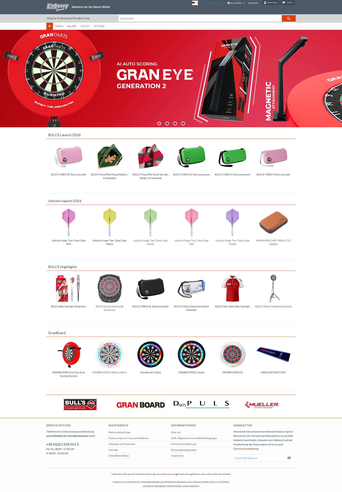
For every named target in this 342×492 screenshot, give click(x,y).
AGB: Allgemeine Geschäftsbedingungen (194, 438)
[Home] (49, 26)
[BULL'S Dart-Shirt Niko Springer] (191, 288)
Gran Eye (171, 78)
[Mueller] (201, 404)
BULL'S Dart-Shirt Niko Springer (191, 306)
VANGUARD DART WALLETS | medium (232, 242)
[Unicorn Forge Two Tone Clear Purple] (191, 222)
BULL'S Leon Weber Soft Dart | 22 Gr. (273, 176)
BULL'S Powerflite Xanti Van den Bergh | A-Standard (110, 176)
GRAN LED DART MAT (273, 372)
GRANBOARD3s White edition (109, 372)
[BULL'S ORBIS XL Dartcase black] (109, 288)
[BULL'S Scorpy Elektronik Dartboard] (68, 288)
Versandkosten (163, 474)
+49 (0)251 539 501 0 (62, 444)
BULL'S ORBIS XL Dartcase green (150, 174)
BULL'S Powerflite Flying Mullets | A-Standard (68, 176)
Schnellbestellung (119, 455)
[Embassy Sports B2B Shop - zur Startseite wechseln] (57, 7)
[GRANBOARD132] (232, 354)
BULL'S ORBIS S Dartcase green (191, 174)
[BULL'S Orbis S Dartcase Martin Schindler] (150, 288)
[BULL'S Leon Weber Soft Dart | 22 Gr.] (273, 156)
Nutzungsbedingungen (184, 449)
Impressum (177, 455)
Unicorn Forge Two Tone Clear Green (110, 242)
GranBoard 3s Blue (150, 372)
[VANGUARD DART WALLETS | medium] (232, 222)
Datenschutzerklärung (183, 443)
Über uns (176, 432)
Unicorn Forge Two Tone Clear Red (151, 242)
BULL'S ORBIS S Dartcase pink (232, 174)
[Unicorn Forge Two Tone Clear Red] (150, 222)
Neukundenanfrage (119, 432)
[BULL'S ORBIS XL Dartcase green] (150, 156)
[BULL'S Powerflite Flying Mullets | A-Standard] (68, 156)
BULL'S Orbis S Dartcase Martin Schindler (150, 308)
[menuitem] (207, 18)
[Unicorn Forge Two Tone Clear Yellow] (68, 222)
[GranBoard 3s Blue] (150, 354)
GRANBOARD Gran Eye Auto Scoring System (68, 374)
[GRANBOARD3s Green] (191, 354)
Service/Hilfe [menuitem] (235, 3)
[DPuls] (141, 404)
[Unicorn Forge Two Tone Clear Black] (273, 222)
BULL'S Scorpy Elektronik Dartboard (68, 308)
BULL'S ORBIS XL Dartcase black (110, 306)
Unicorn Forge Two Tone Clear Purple (192, 242)
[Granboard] (80, 404)
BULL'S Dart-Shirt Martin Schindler (273, 308)
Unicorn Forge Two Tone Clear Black (273, 242)
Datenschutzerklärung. (246, 448)
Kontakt (113, 449)
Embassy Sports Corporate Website (129, 438)
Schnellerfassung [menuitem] (213, 3)
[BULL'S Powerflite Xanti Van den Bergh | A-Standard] (109, 156)
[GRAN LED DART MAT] (273, 354)
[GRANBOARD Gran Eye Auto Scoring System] (68, 354)
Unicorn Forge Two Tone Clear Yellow (69, 242)
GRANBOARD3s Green (191, 372)
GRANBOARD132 (232, 372)
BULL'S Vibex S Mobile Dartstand (232, 306)
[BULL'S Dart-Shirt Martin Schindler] (273, 288)
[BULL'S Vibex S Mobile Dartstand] (232, 288)
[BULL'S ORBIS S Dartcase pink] (232, 156)
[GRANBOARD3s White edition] (109, 354)
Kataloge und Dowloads (122, 443)
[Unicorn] (262, 404)
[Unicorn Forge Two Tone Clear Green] (109, 222)
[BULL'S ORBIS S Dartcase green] (191, 156)
